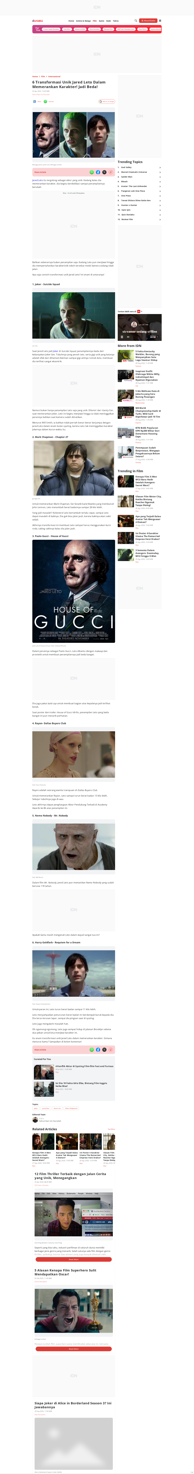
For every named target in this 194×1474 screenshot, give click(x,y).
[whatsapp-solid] (92, 172)
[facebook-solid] (98, 172)
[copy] (111, 172)
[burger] (160, 20)
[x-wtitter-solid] (104, 172)
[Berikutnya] (115, 1143)
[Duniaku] (37, 21)
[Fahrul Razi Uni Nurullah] (35, 1120)
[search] (136, 20)
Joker (55, 351)
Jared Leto (37, 180)
